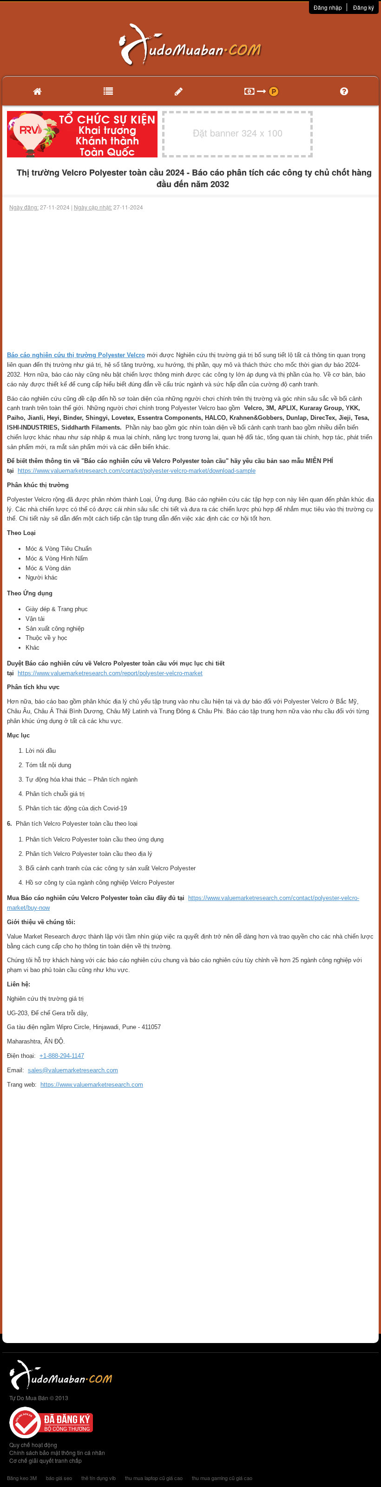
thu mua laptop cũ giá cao (154, 1477)
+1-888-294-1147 (61, 1055)
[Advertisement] (190, 281)
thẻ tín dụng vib (98, 1477)
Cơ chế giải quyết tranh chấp (45, 1460)
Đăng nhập (328, 7)
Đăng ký (363, 7)
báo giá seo (59, 1477)
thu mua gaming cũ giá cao (222, 1477)
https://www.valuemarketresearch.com (91, 1084)
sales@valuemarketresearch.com (73, 1070)
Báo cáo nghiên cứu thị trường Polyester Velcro (76, 355)
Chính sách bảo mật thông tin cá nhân (57, 1452)
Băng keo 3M (22, 1477)
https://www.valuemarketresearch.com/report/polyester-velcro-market (110, 673)
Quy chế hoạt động (33, 1444)
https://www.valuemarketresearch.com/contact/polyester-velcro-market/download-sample (137, 470)
